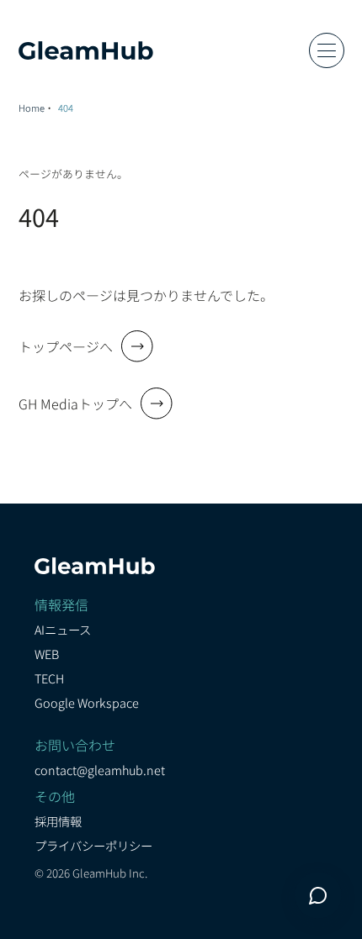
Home (32, 107)
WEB (47, 653)
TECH (49, 678)
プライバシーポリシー (93, 845)
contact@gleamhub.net (100, 769)
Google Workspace (87, 702)
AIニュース (63, 629)
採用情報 (58, 821)
